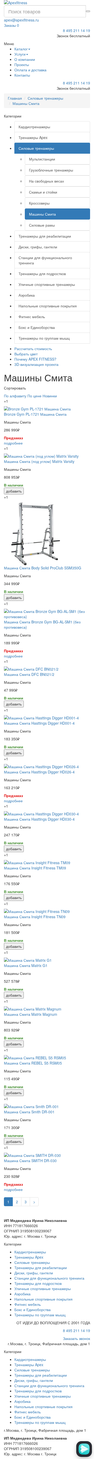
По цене (34, 395)
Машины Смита (26, 103)
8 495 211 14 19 (76, 30)
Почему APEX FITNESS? (35, 359)
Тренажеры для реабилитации (45, 236)
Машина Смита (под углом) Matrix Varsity (39, 461)
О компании (24, 59)
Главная (15, 98)
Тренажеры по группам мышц (44, 338)
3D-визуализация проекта (36, 364)
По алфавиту (15, 395)
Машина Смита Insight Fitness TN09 (35, 916)
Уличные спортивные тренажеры (47, 284)
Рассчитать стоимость (33, 348)
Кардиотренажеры (34, 126)
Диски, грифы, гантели (38, 246)
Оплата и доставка (30, 69)
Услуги (20, 54)
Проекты (21, 64)
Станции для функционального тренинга (45, 260)
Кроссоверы (39, 203)
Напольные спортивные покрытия (48, 305)
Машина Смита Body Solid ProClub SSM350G (42, 567)
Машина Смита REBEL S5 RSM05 (33, 1063)
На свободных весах (46, 181)
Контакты (22, 75)
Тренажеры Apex (33, 137)
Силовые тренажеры (45, 98)
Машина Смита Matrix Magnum (30, 1014)
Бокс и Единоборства (37, 327)
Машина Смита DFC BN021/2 (29, 674)
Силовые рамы (42, 225)
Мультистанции (42, 159)
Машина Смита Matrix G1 (26, 965)
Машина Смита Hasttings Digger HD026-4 (39, 771)
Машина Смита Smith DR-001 (29, 1111)
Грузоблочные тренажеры (51, 170)
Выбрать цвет (26, 353)
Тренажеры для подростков (42, 273)
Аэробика (27, 295)
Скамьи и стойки (43, 192)
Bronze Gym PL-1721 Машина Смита (35, 414)
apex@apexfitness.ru (21, 20)
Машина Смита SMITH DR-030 (30, 1160)
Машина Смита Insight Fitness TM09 (35, 867)
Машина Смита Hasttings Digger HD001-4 (39, 723)
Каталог (21, 48)
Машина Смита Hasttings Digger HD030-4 (39, 819)
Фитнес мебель (32, 316)
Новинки (50, 395)
